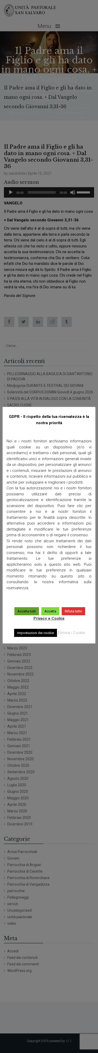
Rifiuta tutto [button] (73, 611)
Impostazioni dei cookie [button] (35, 633)
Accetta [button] (50, 611)
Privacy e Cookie (49, 618)
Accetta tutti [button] (27, 611)
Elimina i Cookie (71, 632)
